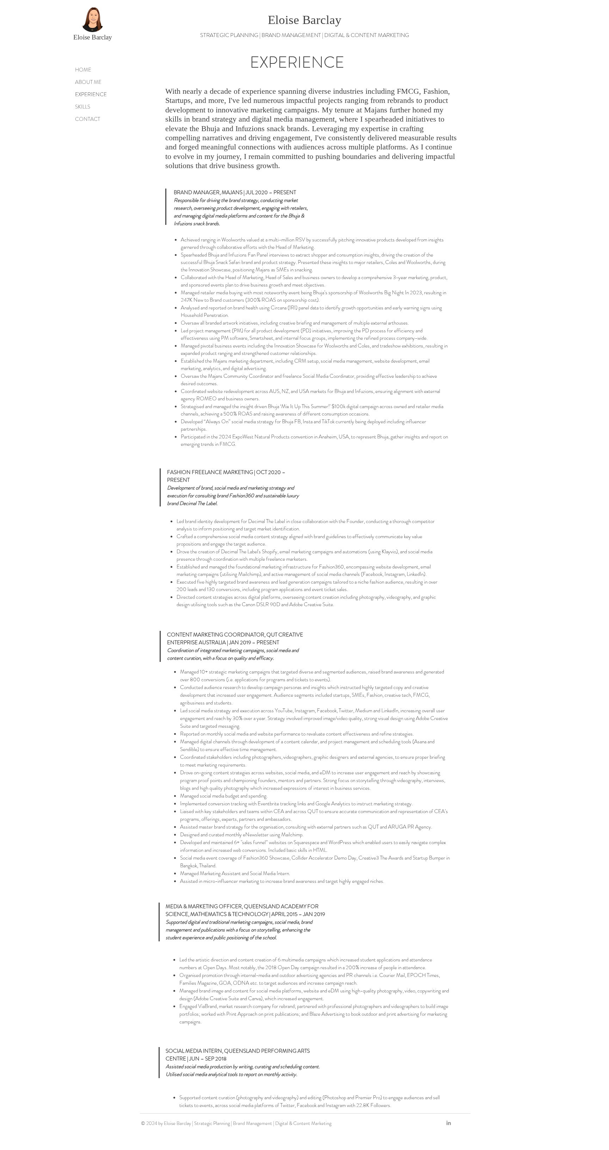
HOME (83, 70)
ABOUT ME (88, 82)
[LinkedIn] (448, 1123)
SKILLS (82, 107)
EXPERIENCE (91, 94)
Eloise (82, 37)
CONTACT (87, 119)
